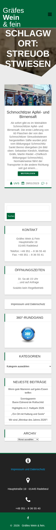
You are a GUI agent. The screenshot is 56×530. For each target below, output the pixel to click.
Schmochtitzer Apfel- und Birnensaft (28, 114)
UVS (16, 183)
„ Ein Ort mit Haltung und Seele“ (28, 414)
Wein (13, 17)
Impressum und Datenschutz (28, 304)
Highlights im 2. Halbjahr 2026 (28, 408)
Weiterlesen (28, 173)
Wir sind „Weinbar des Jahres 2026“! (28, 419)
